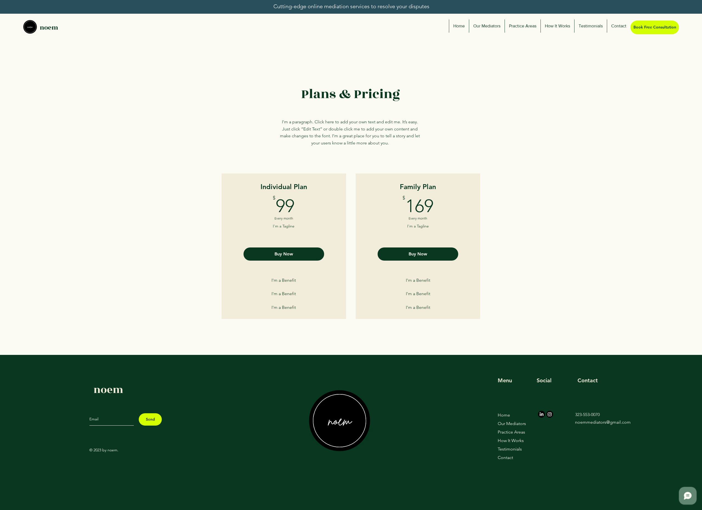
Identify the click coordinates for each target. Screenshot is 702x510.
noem (49, 28)
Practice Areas (510, 432)
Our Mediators (510, 423)
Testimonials (510, 449)
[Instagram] (549, 414)
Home (504, 415)
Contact (505, 457)
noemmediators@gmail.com (603, 422)
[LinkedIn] (541, 414)
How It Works (510, 440)
